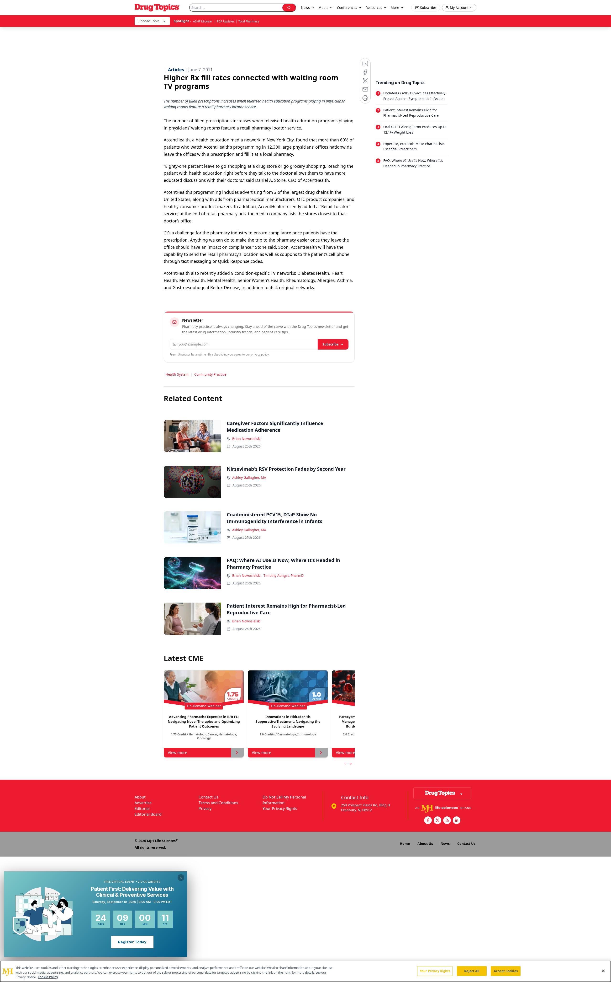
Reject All (471, 971)
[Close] (603, 971)
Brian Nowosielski (246, 438)
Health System (177, 374)
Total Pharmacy (248, 21)
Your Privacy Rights (280, 808)
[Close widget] (181, 877)
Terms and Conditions (218, 802)
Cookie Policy (48, 977)
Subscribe (330, 344)
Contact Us (208, 797)
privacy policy (260, 354)
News (445, 843)
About (140, 797)
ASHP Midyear (203, 21)
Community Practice (210, 374)
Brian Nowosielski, (247, 575)
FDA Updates (225, 21)
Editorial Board (148, 814)
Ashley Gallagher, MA (249, 477)
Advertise (143, 802)
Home (405, 843)
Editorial (142, 808)
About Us (425, 843)
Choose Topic (148, 21)
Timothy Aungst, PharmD (283, 575)
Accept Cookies (506, 971)
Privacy (205, 808)
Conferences (347, 7)
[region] (305, 971)
